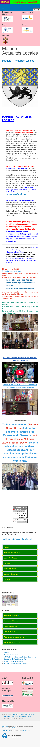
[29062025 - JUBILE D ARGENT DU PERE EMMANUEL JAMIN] (20, 402)
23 (13, 519)
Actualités (7, 579)
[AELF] (7, 681)
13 (22, 515)
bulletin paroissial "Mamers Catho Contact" (17, 539)
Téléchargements (10, 569)
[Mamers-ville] (7, 704)
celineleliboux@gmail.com (16, 194)
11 (17, 515)
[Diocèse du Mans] (7, 17)
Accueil (6, 547)
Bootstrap (5, 726)
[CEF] (7, 28)
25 (17, 519)
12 (20, 515)
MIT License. (14, 728)
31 (15, 522)
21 (24, 517)
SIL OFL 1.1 (26, 730)
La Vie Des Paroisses (11, 558)
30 (13, 521)
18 (17, 517)
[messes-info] (27, 15)
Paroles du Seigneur (11, 615)
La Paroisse (8, 563)
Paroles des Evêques (11, 626)
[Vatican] (5, 38)
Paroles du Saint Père (11, 621)
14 (24, 515)
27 (22, 519)
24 (15, 519)
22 (26, 517)
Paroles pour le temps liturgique (14, 637)
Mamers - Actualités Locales (18, 60)
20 (22, 517)
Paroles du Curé (9, 632)
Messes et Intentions (11, 574)
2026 (22, 507)
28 (24, 519)
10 (15, 515)
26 (20, 519)
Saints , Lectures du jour (12, 642)
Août (18, 507)
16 (13, 517)
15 (26, 515)
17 (15, 517)
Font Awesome (6, 730)
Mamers (7, 716)
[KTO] (27, 28)
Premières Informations (12, 552)
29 (26, 519)
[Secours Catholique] (7, 694)
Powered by (12, 736)
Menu (36, 10)
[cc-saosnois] (27, 692)
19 (20, 517)
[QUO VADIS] (27, 681)
